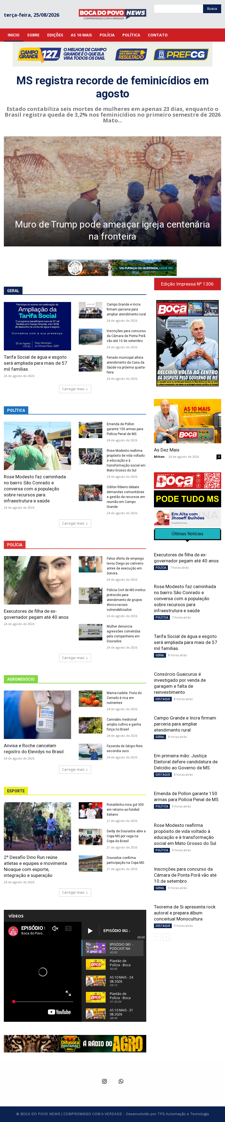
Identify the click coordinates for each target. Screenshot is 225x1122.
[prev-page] (157, 937)
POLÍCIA (161, 567)
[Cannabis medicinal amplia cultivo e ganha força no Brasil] (90, 725)
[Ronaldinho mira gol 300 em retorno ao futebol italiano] (90, 810)
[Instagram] (104, 1082)
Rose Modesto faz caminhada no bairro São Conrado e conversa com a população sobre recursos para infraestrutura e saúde (35, 489)
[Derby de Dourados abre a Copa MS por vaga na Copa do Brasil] (90, 837)
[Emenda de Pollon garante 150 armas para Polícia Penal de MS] (90, 430)
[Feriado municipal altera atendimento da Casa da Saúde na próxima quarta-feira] (90, 363)
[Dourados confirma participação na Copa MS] (90, 863)
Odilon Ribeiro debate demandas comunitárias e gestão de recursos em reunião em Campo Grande (126, 497)
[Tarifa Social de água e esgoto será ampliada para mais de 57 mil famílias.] (37, 326)
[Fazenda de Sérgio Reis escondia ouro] (90, 752)
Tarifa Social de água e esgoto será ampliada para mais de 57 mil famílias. (35, 363)
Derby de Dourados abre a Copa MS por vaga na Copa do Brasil (126, 836)
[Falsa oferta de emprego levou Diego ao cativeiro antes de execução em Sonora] (90, 564)
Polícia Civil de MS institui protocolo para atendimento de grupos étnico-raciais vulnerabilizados (126, 600)
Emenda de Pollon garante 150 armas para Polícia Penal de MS (125, 429)
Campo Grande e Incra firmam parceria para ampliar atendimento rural (126, 309)
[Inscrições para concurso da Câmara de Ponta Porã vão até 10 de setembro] (90, 337)
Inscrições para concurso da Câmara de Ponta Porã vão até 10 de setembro (126, 336)
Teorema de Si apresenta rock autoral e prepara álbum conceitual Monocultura (184, 913)
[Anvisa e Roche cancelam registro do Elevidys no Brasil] (37, 715)
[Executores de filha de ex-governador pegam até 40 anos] (37, 580)
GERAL (160, 655)
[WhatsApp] (121, 1082)
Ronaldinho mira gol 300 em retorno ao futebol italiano (125, 809)
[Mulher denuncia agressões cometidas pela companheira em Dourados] (90, 632)
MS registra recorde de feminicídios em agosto (112, 87)
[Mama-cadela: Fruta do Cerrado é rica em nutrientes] (90, 699)
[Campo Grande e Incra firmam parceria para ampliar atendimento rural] (90, 310)
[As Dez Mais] (187, 421)
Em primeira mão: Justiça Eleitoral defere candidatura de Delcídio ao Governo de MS (186, 761)
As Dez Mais (166, 450)
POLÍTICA (162, 617)
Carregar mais (73, 389)
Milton (159, 456)
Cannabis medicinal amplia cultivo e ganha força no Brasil (124, 724)
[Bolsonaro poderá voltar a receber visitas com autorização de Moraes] (112, 191)
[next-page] (166, 937)
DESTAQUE (163, 699)
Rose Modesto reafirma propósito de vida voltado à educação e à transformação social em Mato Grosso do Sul (126, 460)
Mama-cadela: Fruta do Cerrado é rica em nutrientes (124, 698)
